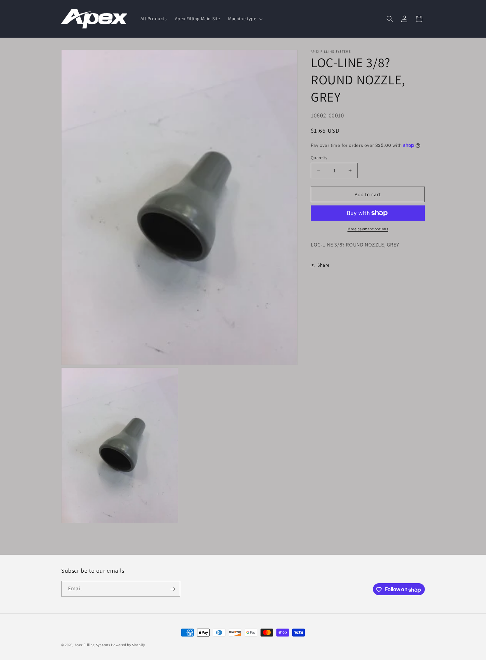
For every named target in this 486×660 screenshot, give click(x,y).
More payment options (367, 228)
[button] (244, 18)
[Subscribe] (172, 589)
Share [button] (323, 265)
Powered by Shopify (128, 644)
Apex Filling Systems (92, 644)
